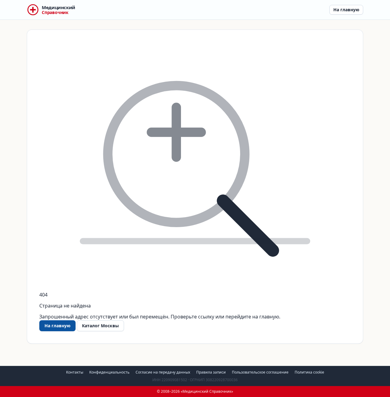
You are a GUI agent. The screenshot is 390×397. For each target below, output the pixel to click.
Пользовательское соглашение (260, 372)
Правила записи (211, 372)
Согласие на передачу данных (163, 372)
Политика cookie (309, 372)
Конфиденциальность (109, 372)
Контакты (74, 372)
